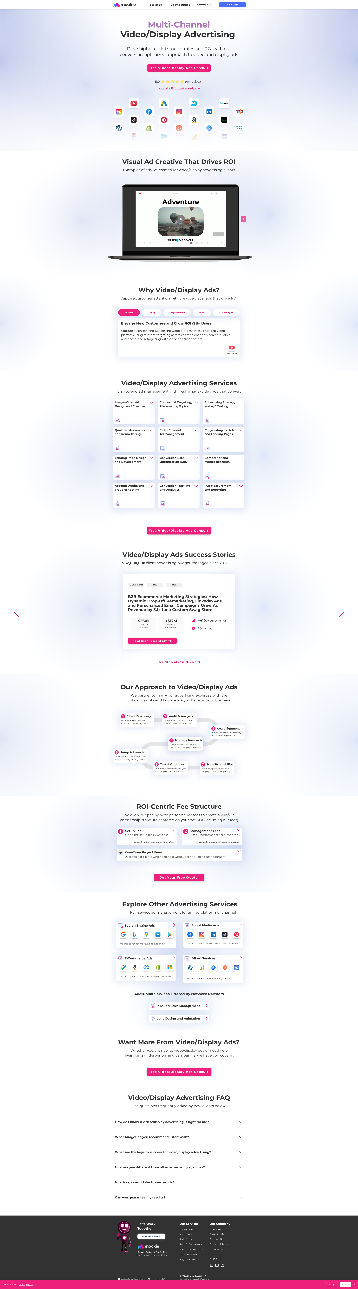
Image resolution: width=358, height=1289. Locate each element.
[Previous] (16, 612)
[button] (156, 5)
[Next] (341, 612)
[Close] (354, 1284)
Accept (345, 1284)
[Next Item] (243, 219)
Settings (331, 1284)
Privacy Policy (26, 1284)
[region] (134, 411)
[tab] (129, 312)
